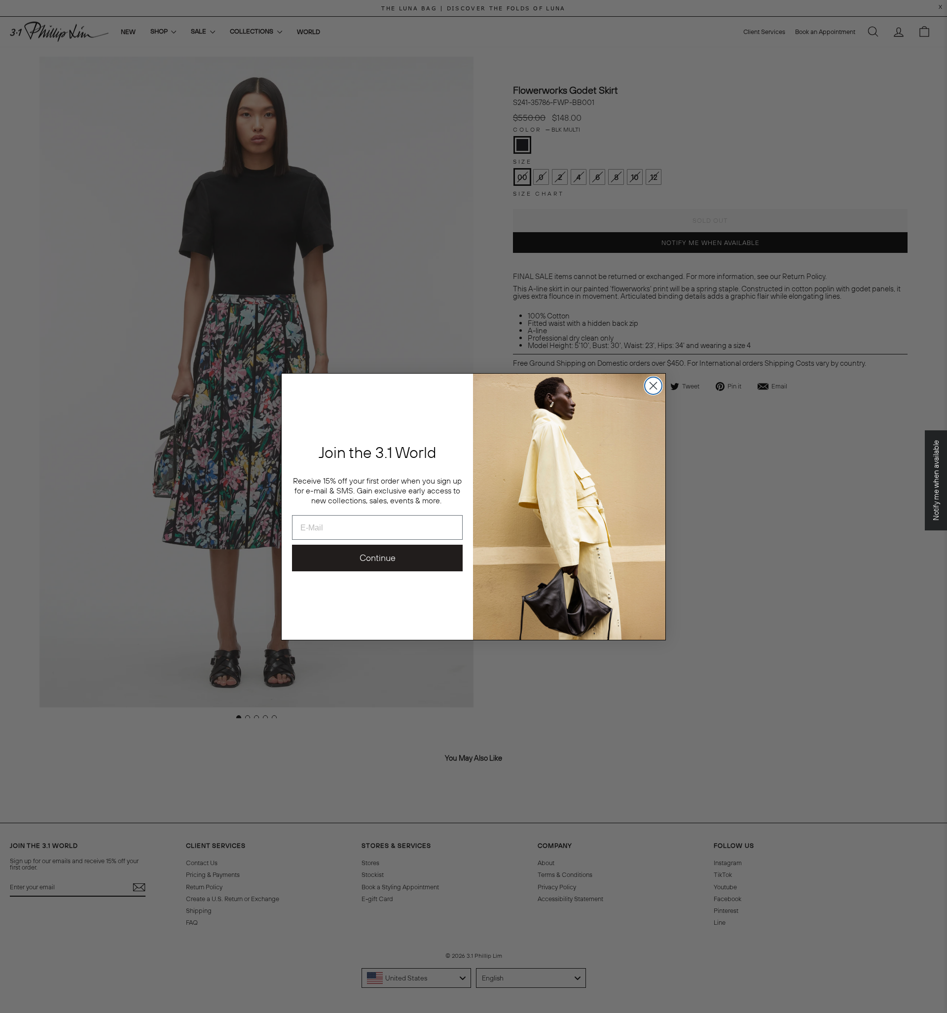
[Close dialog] (653, 385)
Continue (378, 557)
